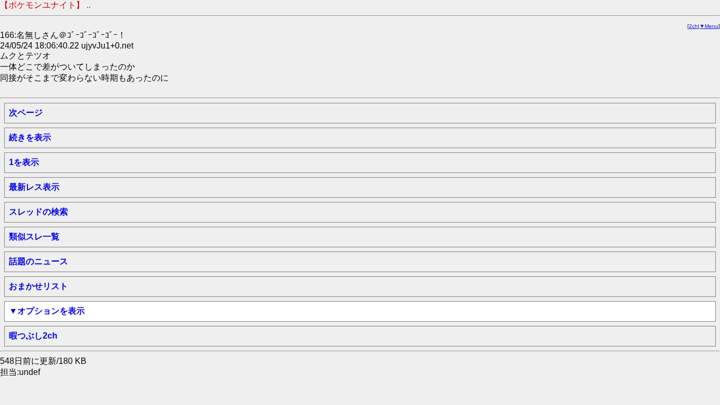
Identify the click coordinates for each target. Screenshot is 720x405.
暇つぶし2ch (33, 335)
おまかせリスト (38, 286)
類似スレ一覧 (34, 236)
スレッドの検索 (38, 211)
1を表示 (24, 162)
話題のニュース (38, 261)
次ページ (26, 112)
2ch (693, 26)
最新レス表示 (34, 186)
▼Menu (708, 26)
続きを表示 (30, 137)
